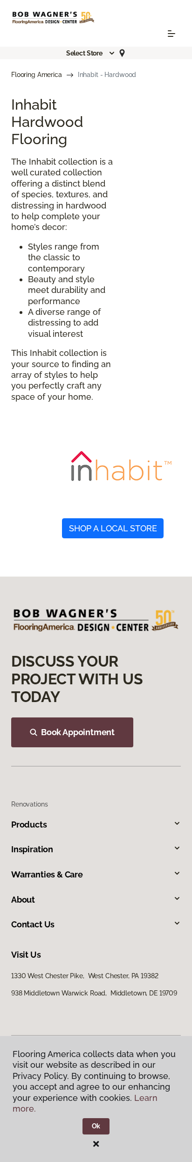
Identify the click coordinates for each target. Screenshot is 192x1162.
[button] (91, 53)
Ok (96, 1126)
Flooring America (36, 74)
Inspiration (32, 849)
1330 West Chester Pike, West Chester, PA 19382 (84, 976)
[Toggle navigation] (171, 33)
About (23, 900)
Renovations (29, 804)
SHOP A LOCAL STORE (113, 528)
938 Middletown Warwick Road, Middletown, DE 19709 (94, 993)
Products (29, 824)
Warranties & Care (47, 874)
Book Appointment (78, 732)
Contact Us (33, 924)
